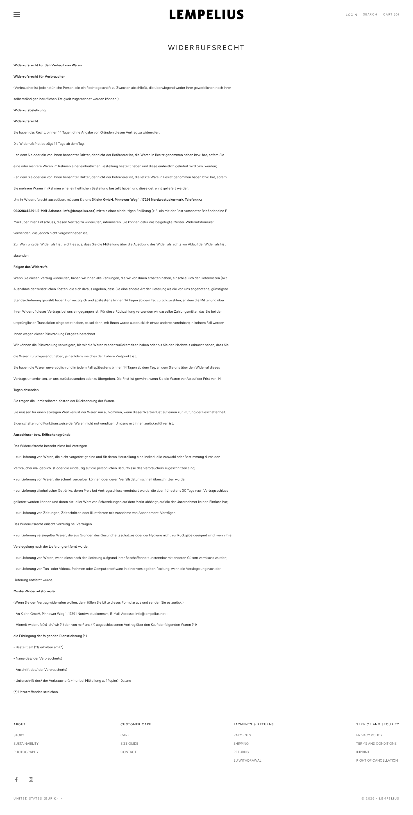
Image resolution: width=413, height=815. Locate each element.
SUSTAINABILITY (25, 744)
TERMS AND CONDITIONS (376, 744)
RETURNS (241, 752)
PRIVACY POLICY (369, 735)
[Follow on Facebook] (16, 779)
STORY (18, 735)
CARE (125, 735)
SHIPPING (241, 744)
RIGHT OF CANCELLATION (377, 760)
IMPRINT (362, 752)
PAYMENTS (242, 735)
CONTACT (129, 752)
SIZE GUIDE (129, 744)
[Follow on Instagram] (31, 779)
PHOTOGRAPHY (25, 752)
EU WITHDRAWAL (247, 760)
